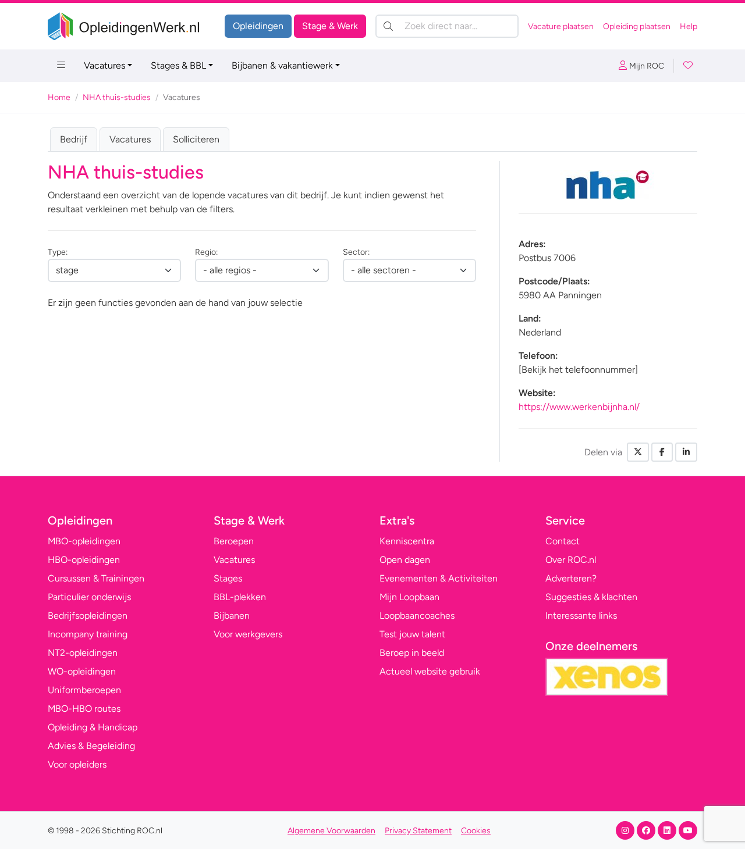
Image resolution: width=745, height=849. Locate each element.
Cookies (476, 831)
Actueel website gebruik (429, 671)
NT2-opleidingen (83, 652)
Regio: (206, 252)
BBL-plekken (240, 596)
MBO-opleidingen (84, 541)
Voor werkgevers (248, 634)
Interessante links (581, 615)
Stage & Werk (330, 25)
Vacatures (104, 65)
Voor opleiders (77, 764)
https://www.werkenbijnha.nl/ (579, 406)
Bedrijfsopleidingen (87, 615)
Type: (58, 252)
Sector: (356, 252)
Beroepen (234, 541)
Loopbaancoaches (417, 615)
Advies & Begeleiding (91, 745)
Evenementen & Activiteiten (438, 578)
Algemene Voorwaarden (331, 831)
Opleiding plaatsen (636, 26)
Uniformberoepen (84, 689)
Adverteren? (571, 578)
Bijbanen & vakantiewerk (282, 65)
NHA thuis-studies (117, 97)
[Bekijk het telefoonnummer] (578, 369)
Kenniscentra (406, 541)
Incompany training (87, 634)
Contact (562, 541)
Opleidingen (258, 25)
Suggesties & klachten (591, 596)
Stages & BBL (178, 65)
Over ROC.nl (570, 559)
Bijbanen (232, 615)
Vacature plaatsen (561, 26)
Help (688, 26)
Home (59, 97)
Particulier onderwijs (89, 596)
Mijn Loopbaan (409, 596)
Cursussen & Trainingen (96, 578)
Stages (228, 578)
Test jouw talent (412, 634)
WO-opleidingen (82, 671)
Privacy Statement (418, 831)
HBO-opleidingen (84, 559)
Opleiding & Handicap (92, 727)
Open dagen (404, 559)
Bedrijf (73, 139)
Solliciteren (196, 139)
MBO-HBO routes (84, 708)
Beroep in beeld (411, 652)
